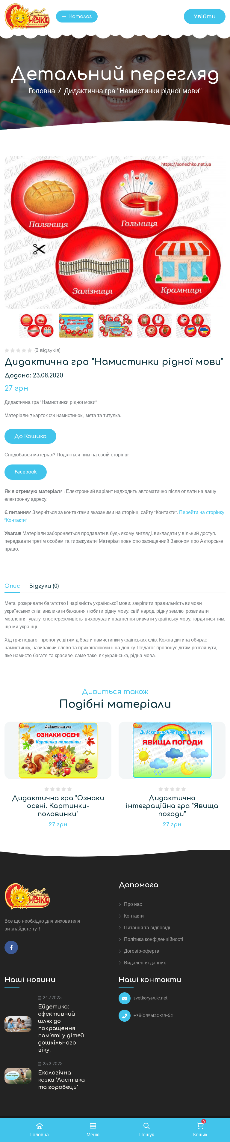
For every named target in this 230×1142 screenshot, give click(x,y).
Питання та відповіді (147, 927)
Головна (41, 91)
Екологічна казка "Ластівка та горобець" (61, 1080)
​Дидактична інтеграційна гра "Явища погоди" (172, 806)
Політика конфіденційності (153, 939)
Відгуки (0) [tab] (44, 586)
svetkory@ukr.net (151, 998)
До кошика (30, 436)
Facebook (25, 471)
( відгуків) (47, 350)
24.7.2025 (52, 998)
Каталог (80, 16)
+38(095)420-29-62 (153, 1016)
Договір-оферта (141, 951)
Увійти (205, 17)
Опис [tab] (12, 586)
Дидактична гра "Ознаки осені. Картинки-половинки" (58, 806)
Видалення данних (145, 963)
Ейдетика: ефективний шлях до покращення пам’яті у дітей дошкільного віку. (61, 1028)
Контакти (134, 916)
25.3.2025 (53, 1064)
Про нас (133, 904)
